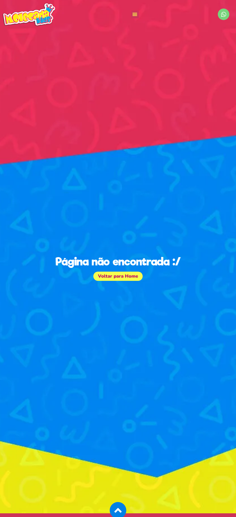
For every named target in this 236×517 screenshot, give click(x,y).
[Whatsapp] (223, 14)
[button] (135, 14)
